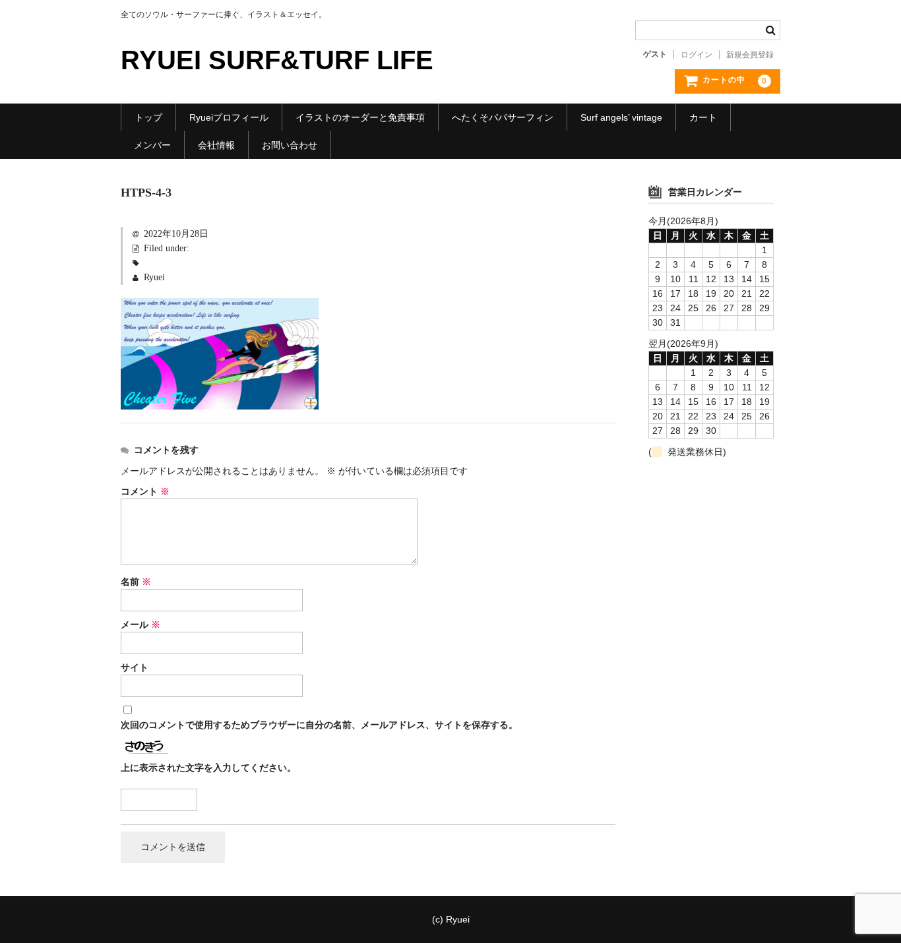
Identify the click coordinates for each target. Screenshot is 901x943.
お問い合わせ (289, 145)
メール (140, 625)
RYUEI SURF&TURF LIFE (277, 60)
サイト (134, 668)
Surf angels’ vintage (621, 117)
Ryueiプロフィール (228, 117)
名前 (136, 582)
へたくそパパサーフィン (502, 117)
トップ (148, 117)
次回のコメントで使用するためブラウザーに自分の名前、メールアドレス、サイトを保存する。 (319, 725)
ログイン (696, 54)
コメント (145, 492)
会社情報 (216, 145)
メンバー (152, 145)
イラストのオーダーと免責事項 (360, 117)
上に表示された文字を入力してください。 (208, 768)
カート (703, 117)
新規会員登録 (750, 54)
